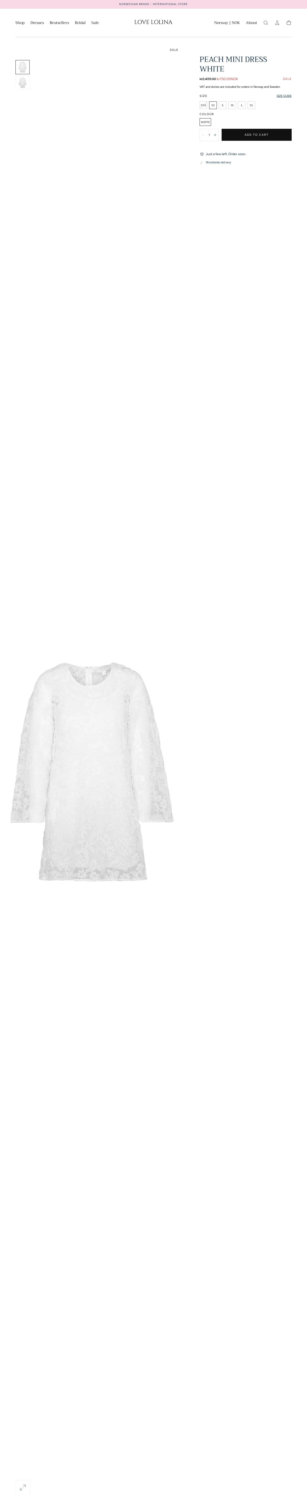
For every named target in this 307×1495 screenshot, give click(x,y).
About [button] (251, 23)
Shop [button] (20, 23)
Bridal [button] (80, 23)
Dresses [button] (37, 23)
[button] (227, 24)
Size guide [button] (284, 96)
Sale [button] (95, 23)
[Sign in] (277, 23)
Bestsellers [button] (59, 23)
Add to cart (257, 134)
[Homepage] (153, 22)
